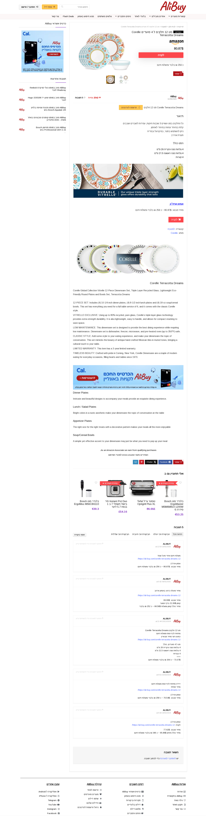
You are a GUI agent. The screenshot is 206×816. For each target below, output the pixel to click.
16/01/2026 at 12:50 (163, 547)
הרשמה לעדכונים (129, 107)
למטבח (164, 27)
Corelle (174, 233)
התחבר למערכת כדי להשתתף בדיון (89, 544)
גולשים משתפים (105, 16)
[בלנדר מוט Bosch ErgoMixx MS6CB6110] (86, 482)
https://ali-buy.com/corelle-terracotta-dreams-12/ (159, 559)
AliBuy (173, 96)
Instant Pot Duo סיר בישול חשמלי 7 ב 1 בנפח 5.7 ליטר (116, 504)
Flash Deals (68, 16)
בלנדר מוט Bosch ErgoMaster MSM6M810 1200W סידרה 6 (172, 505)
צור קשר (55, 16)
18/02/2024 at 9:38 (163, 713)
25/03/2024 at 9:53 (163, 675)
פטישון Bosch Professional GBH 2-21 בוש (51, 128)
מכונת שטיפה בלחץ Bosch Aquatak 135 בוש (48, 108)
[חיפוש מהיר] (62, 6)
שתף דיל (48, 7)
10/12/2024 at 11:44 (163, 621)
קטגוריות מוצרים (178, 16)
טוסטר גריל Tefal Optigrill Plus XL (146, 502)
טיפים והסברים (124, 16)
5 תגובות (79, 97)
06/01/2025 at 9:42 (163, 582)
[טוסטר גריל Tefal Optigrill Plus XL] (142, 482)
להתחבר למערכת (168, 758)
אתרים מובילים (158, 16)
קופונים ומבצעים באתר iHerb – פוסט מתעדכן (47, 118)
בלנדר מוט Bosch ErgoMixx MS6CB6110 (86, 502)
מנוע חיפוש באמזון (85, 16)
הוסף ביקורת (79, 535)
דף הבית (180, 27)
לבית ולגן (172, 27)
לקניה (161, 55)
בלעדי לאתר (140, 16)
